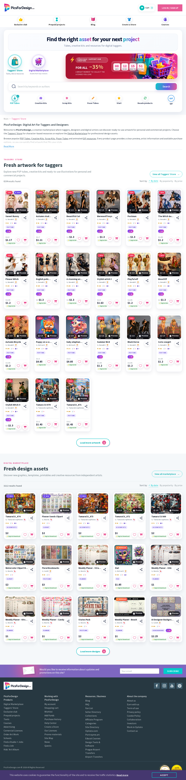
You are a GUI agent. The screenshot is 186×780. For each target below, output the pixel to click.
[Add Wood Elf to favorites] (171, 301)
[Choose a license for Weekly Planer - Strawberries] (105, 586)
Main (6, 118)
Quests (47, 745)
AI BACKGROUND (158, 630)
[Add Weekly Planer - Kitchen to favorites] (25, 638)
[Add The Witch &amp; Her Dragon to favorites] (171, 240)
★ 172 (129, 223)
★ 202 (160, 286)
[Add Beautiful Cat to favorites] (79, 238)
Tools (6, 719)
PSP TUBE (10, 227)
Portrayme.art (92, 734)
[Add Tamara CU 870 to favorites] (49, 424)
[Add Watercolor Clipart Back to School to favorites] (25, 586)
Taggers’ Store (15, 133)
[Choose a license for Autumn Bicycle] (25, 366)
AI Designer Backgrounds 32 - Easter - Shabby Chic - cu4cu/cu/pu (162, 619)
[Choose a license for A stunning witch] (86, 301)
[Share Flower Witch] (25, 281)
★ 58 (116, 523)
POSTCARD (47, 579)
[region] (121, 66)
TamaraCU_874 (13, 516)
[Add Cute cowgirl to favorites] (171, 362)
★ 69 (43, 575)
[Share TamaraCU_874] (32, 518)
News (47, 741)
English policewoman (44, 279)
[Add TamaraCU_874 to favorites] (25, 535)
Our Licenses (50, 730)
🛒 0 (11, 223)
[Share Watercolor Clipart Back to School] (32, 569)
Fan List (89, 708)
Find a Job (9, 745)
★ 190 (7, 349)
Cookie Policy (133, 715)
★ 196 (129, 286)
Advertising (9, 726)
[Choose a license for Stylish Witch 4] (25, 427)
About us (131, 700)
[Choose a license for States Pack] (105, 638)
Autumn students (44, 216)
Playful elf (133, 279)
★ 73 (152, 523)
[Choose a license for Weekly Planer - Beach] (141, 638)
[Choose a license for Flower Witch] (25, 303)
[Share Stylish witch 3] (116, 281)
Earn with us (133, 704)
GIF (171, 104)
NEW (18, 192)
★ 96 (37, 223)
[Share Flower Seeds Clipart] (68, 518)
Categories (90, 723)
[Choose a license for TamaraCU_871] (86, 424)
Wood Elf (162, 279)
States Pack (84, 619)
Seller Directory (93, 711)
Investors (131, 723)
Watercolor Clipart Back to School (17, 568)
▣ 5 (161, 523)
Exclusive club (10, 711)
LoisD (46, 571)
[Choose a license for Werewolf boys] (116, 238)
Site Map (48, 738)
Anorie (46, 520)
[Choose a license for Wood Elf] (177, 301)
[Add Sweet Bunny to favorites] (18, 240)
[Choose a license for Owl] (141, 586)
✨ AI (8, 231)
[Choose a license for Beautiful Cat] (86, 238)
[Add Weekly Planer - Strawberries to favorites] (98, 586)
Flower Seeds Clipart (52, 516)
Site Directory (92, 727)
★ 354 (117, 575)
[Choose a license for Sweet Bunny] (25, 240)
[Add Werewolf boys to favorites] (110, 238)
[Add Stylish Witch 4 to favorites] (18, 427)
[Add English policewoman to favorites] (49, 301)
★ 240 (129, 349)
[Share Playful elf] (147, 281)
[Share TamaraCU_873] (105, 518)
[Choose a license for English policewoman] (55, 301)
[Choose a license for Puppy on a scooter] (55, 362)
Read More (9, 146)
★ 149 (7, 286)
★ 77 (7, 575)
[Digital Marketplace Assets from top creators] (38, 61)
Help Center (50, 723)
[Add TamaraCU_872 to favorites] (134, 535)
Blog (87, 700)
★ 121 (99, 223)
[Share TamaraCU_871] (86, 406)
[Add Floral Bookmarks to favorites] (61, 586)
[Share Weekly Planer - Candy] (68, 621)
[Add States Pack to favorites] (98, 638)
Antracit (41, 345)
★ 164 (38, 349)
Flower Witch (12, 279)
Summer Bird (103, 342)
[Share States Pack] (105, 621)
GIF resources (89, 138)
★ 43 (7, 223)
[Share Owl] (141, 569)
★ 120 (68, 223)
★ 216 (117, 626)
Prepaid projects (12, 715)
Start (119, 103)
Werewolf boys (104, 216)
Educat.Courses (92, 738)
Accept (164, 775)
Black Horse (133, 342)
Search (166, 86)
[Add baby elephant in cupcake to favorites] (79, 362)
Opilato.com (91, 730)
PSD (117, 579)
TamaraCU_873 (85, 516)
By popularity (166, 181)
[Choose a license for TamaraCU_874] (32, 535)
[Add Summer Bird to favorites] (110, 366)
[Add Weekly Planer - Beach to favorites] (134, 638)
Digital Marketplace (77, 133)
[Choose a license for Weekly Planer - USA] (177, 586)
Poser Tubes (93, 103)
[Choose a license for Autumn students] (55, 240)
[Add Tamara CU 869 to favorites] (171, 535)
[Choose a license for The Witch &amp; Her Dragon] (177, 240)
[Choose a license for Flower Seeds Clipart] (68, 535)
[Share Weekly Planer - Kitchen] (32, 621)
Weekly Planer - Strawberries (89, 568)
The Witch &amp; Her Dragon (166, 216)
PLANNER (83, 579)
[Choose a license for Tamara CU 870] (55, 424)
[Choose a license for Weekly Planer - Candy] (68, 638)
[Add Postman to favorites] (140, 238)
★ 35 (80, 523)
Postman (132, 216)
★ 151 (80, 626)
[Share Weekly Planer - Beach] (141, 621)
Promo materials (53, 734)
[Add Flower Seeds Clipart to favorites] (61, 535)
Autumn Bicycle (13, 342)
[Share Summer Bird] (116, 343)
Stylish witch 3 (104, 279)
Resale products (145, 103)
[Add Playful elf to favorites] (140, 303)
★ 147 (153, 575)
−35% (9, 192)
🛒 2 (134, 349)
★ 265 (68, 411)
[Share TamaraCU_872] (141, 518)
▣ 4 (77, 223)
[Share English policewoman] (55, 281)
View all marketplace (167, 473)
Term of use (133, 708)
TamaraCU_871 (74, 405)
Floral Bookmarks (50, 568)
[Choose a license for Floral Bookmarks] (68, 586)
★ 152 (44, 626)
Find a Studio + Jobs (13, 741)
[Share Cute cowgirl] (177, 343)
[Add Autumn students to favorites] (49, 240)
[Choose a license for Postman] (147, 238)
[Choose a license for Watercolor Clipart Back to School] (32, 586)
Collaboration (134, 719)
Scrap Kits (67, 103)
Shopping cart (51, 707)
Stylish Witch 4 (13, 405)
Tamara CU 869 (158, 516)
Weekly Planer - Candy (53, 619)
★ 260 (38, 411)
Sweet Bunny (12, 216)
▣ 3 (138, 223)
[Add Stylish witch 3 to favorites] (110, 303)
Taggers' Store (11, 707)
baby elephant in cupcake (74, 342)
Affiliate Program (94, 719)
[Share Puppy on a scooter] (55, 343)
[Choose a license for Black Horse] (147, 366)
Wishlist (48, 711)
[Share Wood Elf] (177, 281)
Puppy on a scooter (44, 342)
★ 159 (38, 286)
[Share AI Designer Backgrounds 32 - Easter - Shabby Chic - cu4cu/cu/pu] (177, 621)
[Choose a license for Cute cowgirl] (177, 362)
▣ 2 (15, 223)
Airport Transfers (94, 756)
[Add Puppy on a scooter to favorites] (49, 362)
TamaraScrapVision (45, 408)
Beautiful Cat (73, 216)
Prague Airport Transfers (92, 751)
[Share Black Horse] (147, 343)
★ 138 (160, 223)
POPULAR (122, 548)
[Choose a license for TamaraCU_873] (105, 535)
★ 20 (7, 523)
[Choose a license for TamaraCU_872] (141, 535)
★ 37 (43, 523)
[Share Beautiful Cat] (86, 218)
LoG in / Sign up (170, 7)
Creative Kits (40, 103)
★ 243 (7, 411)
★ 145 (7, 626)
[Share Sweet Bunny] (25, 218)
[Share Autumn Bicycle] (25, 343)
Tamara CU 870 (43, 405)
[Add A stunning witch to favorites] (79, 301)
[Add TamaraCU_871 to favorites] (79, 424)
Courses (7, 723)
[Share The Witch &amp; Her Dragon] (177, 218)
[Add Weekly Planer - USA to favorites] (171, 586)
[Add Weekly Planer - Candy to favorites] (61, 638)
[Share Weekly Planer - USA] (177, 569)
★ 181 (153, 626)
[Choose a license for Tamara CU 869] (177, 535)
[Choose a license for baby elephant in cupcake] (86, 362)
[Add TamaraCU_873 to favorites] (98, 535)
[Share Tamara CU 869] (177, 518)
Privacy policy (134, 711)
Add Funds (49, 715)
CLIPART (46, 527)
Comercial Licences (13, 730)
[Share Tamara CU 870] (55, 406)
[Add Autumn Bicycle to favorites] (18, 366)
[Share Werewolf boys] (116, 218)
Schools (7, 738)
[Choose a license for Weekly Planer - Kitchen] (32, 638)
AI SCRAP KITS (12, 527)
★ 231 (160, 349)
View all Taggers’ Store (166, 174)
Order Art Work (11, 734)
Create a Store (51, 726)
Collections (91, 715)
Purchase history (52, 719)
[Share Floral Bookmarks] (68, 569)
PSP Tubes (15, 103)
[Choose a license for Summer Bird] (116, 366)
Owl (117, 568)
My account (50, 704)
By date (154, 180)
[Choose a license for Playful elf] (147, 303)
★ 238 (99, 349)
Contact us (132, 730)
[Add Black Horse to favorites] (140, 366)
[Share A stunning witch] (86, 281)
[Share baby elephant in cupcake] (86, 343)
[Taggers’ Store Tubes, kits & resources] (15, 61)
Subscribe (173, 671)
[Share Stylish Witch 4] (25, 406)
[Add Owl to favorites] (134, 586)
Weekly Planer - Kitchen (17, 619)
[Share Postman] (147, 218)
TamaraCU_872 (122, 516)
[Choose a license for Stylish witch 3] (116, 303)
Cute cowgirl (164, 342)
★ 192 (99, 286)
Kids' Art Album (11, 749)
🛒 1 (164, 223)
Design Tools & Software (92, 744)
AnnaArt (11, 219)
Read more (122, 775)
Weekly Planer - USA (161, 568)
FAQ (87, 704)
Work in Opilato (135, 727)
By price (178, 181)
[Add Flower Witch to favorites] (18, 303)
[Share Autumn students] (55, 218)
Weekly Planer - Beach (126, 619)
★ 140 (68, 286)
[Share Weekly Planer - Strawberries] (105, 569)
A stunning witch (74, 279)
